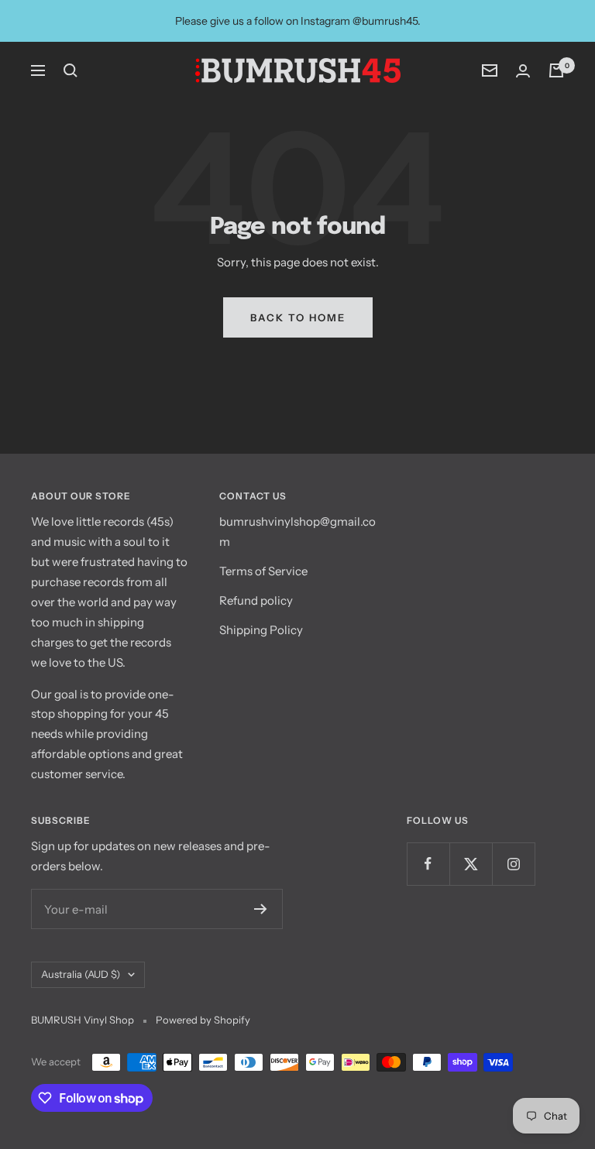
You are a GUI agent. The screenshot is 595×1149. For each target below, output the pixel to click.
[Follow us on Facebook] (428, 863)
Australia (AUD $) (80, 974)
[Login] (523, 70)
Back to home (298, 317)
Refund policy (256, 600)
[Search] (70, 70)
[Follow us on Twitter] (470, 863)
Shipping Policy (261, 630)
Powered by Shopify (203, 1020)
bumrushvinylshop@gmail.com (297, 531)
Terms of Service (263, 571)
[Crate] (556, 70)
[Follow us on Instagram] (513, 863)
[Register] (260, 909)
